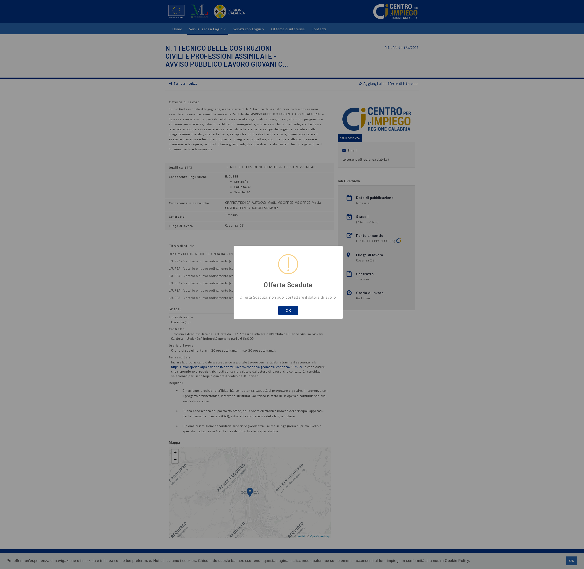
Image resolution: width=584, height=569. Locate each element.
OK (288, 310)
